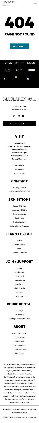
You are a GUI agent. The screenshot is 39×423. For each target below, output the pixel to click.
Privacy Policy (8, 409)
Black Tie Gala (19, 288)
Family (19, 249)
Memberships (19, 272)
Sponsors (19, 292)
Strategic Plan (19, 337)
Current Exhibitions (19, 206)
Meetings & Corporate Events (19, 319)
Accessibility (19, 165)
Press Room (19, 353)
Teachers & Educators (19, 253)
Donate (19, 268)
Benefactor (19, 284)
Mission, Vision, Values (19, 333)
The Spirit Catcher (19, 222)
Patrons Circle (20, 276)
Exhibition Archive (19, 214)
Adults (19, 241)
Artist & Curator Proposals (19, 226)
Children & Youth (19, 245)
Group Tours (19, 169)
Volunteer (19, 296)
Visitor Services (19, 173)
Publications (19, 218)
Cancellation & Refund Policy (22, 409)
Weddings (19, 311)
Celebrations (19, 315)
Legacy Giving (19, 280)
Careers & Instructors (19, 349)
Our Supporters (19, 345)
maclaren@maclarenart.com (19, 191)
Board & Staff (19, 341)
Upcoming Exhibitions (19, 210)
